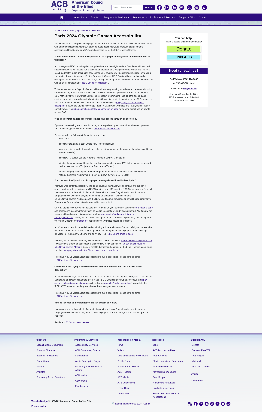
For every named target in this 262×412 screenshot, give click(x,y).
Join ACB (184, 57)
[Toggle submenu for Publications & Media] (175, 17)
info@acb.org (190, 89)
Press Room (123, 388)
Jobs (155, 345)
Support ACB (186, 17)
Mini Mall (196, 361)
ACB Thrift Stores (201, 366)
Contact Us (197, 380)
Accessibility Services (86, 345)
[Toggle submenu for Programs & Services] (128, 17)
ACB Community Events (87, 350)
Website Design (39, 401)
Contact (203, 17)
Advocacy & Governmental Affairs (88, 368)
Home (62, 17)
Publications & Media (161, 17)
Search (149, 7)
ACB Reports (124, 372)
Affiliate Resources (162, 366)
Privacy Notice (38, 406)
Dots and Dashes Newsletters (132, 355)
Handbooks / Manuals (164, 382)
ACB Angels (198, 355)
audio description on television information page (95, 109)
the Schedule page (143, 208)
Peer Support (159, 377)
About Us (79, 17)
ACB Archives (160, 355)
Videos (120, 350)
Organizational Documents (49, 345)
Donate (183, 48)
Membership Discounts (164, 372)
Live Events (123, 393)
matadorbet (82, 221)
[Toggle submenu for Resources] (146, 17)
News (120, 345)
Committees (42, 361)
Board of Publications (47, 355)
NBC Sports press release (95, 83)
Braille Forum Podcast (128, 366)
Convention (81, 381)
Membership (81, 386)
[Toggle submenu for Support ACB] (195, 17)
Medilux (78, 247)
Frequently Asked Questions (50, 377)
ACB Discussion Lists (164, 350)
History (40, 366)
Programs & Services (115, 17)
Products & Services (163, 388)
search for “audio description (117, 283)
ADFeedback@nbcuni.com (107, 129)
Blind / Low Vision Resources (168, 361)
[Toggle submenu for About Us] (86, 17)
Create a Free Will (201, 350)
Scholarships (81, 355)
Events (94, 17)
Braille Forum (124, 361)
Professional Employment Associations (166, 395)
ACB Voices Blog (126, 382)
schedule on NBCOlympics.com (136, 240)
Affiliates (40, 372)
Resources (138, 17)
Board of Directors (45, 350)
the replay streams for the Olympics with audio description (90, 250)
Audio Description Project (88, 361)
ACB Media (81, 375)
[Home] (77, 6)
